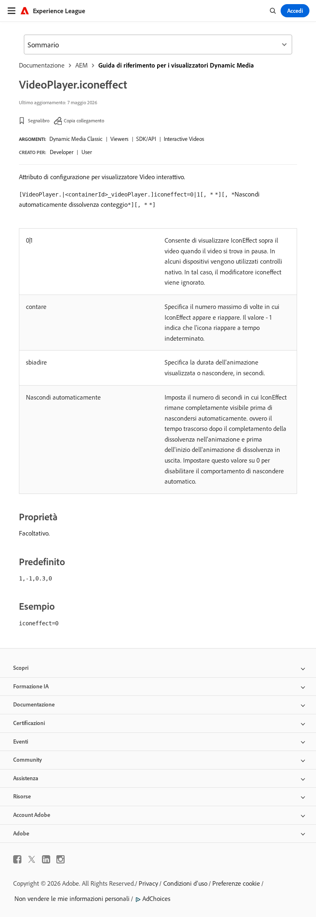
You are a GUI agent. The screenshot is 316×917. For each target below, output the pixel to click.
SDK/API (146, 139)
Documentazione (42, 65)
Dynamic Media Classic (75, 139)
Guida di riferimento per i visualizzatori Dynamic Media (176, 65)
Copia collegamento (84, 120)
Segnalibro (38, 120)
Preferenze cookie (236, 883)
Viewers (119, 139)
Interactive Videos (184, 139)
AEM (81, 65)
